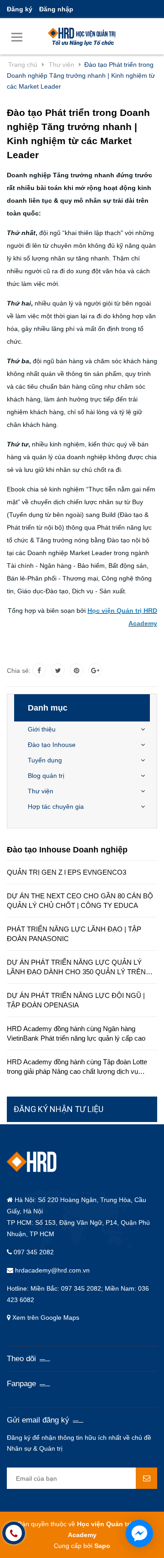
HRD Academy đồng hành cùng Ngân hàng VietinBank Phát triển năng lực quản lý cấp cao (76, 1033)
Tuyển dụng (45, 760)
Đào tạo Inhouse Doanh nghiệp (67, 849)
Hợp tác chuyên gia (56, 806)
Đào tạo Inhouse (52, 744)
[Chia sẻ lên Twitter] (58, 670)
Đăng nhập (56, 9)
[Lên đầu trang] (103, 1540)
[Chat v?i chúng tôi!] (139, 1533)
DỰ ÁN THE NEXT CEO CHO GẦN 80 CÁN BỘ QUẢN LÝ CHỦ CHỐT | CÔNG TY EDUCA (80, 900)
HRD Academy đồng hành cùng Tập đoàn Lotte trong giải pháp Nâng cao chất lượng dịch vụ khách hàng (77, 1067)
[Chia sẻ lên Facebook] (39, 670)
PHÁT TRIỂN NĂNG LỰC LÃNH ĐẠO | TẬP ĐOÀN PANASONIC (74, 933)
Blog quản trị (46, 775)
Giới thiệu (42, 729)
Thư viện (40, 791)
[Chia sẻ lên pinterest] (76, 670)
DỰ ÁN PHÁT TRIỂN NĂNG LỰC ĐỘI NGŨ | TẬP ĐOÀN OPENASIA (76, 1000)
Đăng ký (19, 9)
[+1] (95, 670)
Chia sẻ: (19, 670)
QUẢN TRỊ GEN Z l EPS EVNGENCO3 (66, 872)
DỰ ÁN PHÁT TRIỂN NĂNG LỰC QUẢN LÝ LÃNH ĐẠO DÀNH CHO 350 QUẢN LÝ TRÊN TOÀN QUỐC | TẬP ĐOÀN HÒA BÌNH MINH (76, 967)
